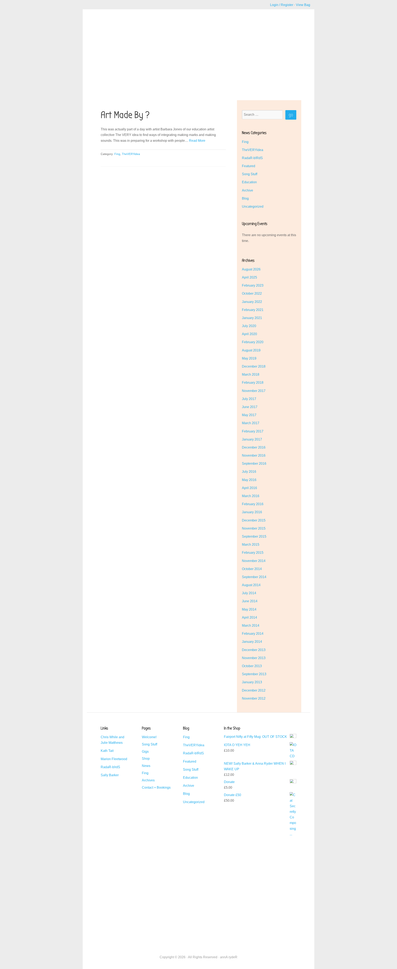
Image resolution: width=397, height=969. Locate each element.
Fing (117, 154)
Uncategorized (252, 206)
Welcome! (149, 737)
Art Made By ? (125, 115)
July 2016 (249, 471)
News (146, 766)
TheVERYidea (131, 154)
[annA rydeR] (101, 30)
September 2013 (254, 674)
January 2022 (252, 302)
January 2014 (252, 641)
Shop (146, 758)
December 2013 (253, 650)
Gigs (145, 751)
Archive (247, 190)
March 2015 (250, 544)
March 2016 (250, 496)
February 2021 (252, 310)
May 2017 (249, 415)
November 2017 (253, 391)
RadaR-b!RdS (252, 158)
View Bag (303, 5)
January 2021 (252, 318)
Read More (197, 140)
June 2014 (249, 601)
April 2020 (249, 334)
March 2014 (250, 625)
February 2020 (252, 342)
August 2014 (251, 585)
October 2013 (252, 666)
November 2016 (253, 455)
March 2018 (250, 374)
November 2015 (253, 528)
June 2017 (249, 407)
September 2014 (254, 577)
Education (249, 182)
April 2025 (249, 277)
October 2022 (252, 293)
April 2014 (249, 617)
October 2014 (252, 569)
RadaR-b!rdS (110, 767)
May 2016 (249, 480)
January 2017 (252, 439)
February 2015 (252, 552)
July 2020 (249, 326)
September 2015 (254, 536)
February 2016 (252, 504)
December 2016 (253, 447)
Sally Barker (110, 775)
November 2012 (253, 698)
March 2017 (250, 423)
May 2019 (249, 358)
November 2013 (253, 658)
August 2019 (251, 350)
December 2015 (253, 520)
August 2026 (251, 269)
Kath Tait (107, 750)
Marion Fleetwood (114, 759)
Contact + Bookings (156, 787)
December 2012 (253, 690)
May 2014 (249, 609)
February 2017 (252, 431)
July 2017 (249, 399)
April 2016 (249, 488)
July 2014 (249, 593)
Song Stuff (249, 174)
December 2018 (253, 366)
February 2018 (252, 382)
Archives (148, 780)
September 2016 (254, 463)
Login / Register (281, 5)
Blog (245, 198)
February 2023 (252, 285)
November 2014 (253, 561)
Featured (248, 166)
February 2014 (252, 633)
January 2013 (252, 682)
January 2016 (252, 512)
